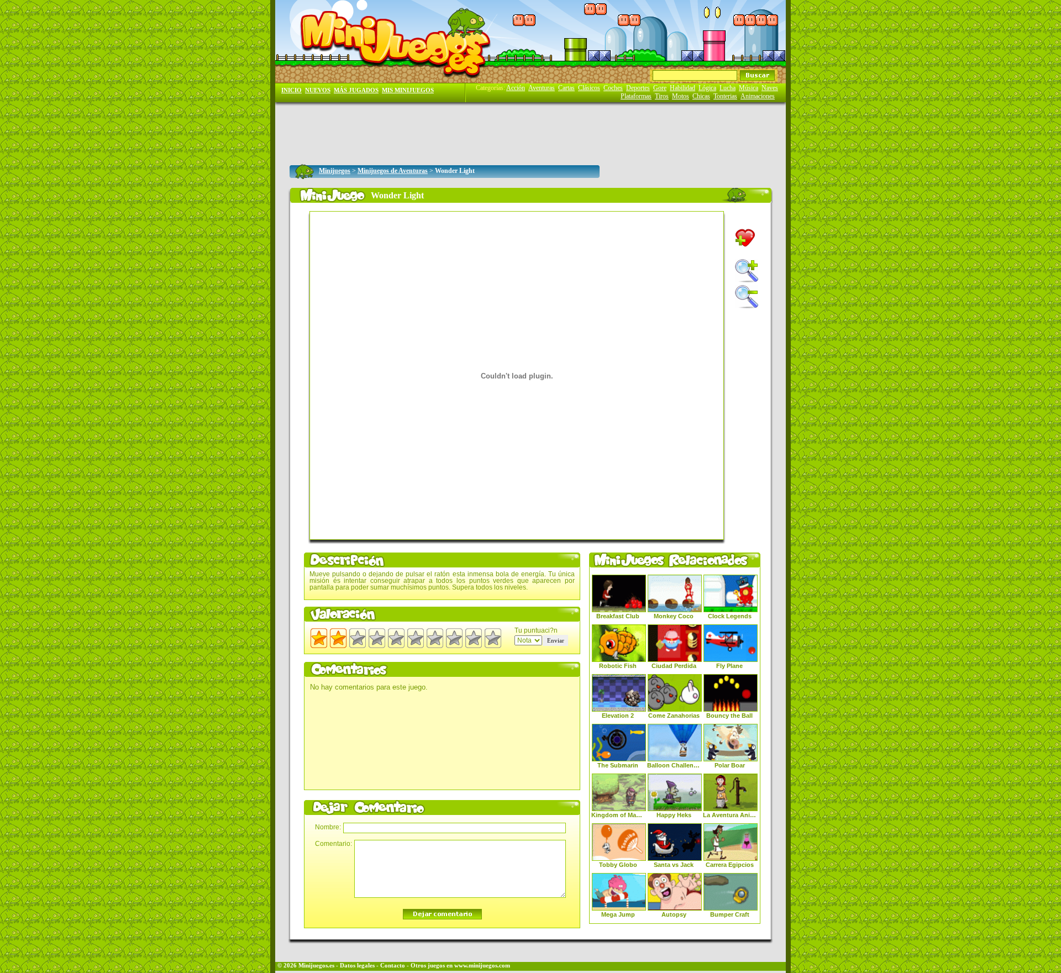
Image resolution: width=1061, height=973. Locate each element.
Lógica (707, 88)
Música (748, 88)
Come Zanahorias (674, 715)
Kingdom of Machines (617, 815)
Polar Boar (730, 765)
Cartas (566, 88)
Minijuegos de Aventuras (393, 171)
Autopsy (673, 914)
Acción (515, 88)
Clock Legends (730, 616)
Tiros (662, 96)
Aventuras (541, 88)
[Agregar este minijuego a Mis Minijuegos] (745, 238)
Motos (680, 96)
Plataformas (636, 96)
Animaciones (757, 96)
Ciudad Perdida (674, 665)
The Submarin (617, 765)
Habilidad (682, 88)
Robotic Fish (618, 665)
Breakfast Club (617, 616)
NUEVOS (317, 90)
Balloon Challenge (673, 765)
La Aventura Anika (729, 815)
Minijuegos (334, 171)
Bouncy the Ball (729, 715)
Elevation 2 (618, 715)
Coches (613, 88)
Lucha (727, 88)
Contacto (392, 966)
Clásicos (589, 88)
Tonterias (725, 96)
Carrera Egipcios (730, 864)
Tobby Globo (618, 864)
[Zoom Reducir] (746, 296)
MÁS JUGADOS (356, 90)
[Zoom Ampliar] (746, 270)
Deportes (638, 88)
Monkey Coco (674, 616)
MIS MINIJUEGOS (408, 90)
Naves (769, 88)
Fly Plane (729, 665)
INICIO (291, 90)
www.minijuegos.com (482, 966)
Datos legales (357, 966)
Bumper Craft (729, 914)
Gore (659, 88)
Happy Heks (673, 815)
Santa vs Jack (674, 864)
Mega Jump (618, 914)
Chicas (701, 96)
